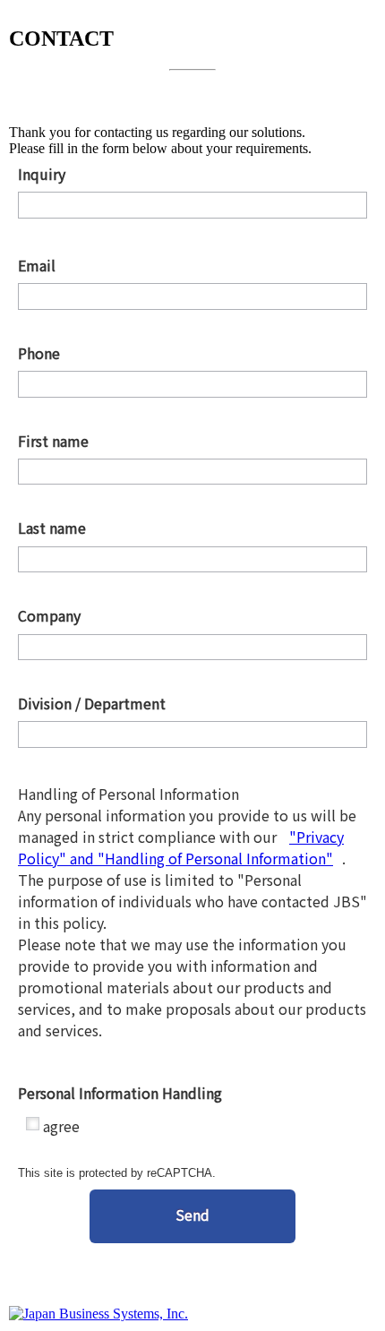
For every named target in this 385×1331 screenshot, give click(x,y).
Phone (190, 353)
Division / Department (190, 703)
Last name (190, 528)
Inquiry (190, 174)
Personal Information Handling (190, 1093)
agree (61, 1126)
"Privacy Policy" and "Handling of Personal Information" (181, 847)
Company (190, 615)
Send (192, 1214)
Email (190, 265)
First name (190, 441)
